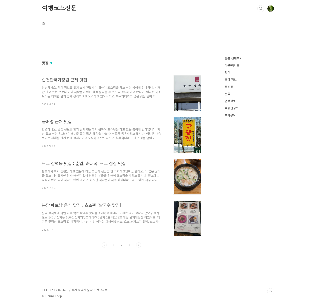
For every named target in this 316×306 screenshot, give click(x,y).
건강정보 (230, 101)
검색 (261, 8)
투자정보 (230, 115)
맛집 (227, 72)
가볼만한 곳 (232, 65)
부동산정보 (232, 108)
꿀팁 (227, 94)
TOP (270, 291)
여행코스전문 (59, 8)
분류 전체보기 (233, 58)
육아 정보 (231, 79)
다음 (138, 245)
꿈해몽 (229, 87)
